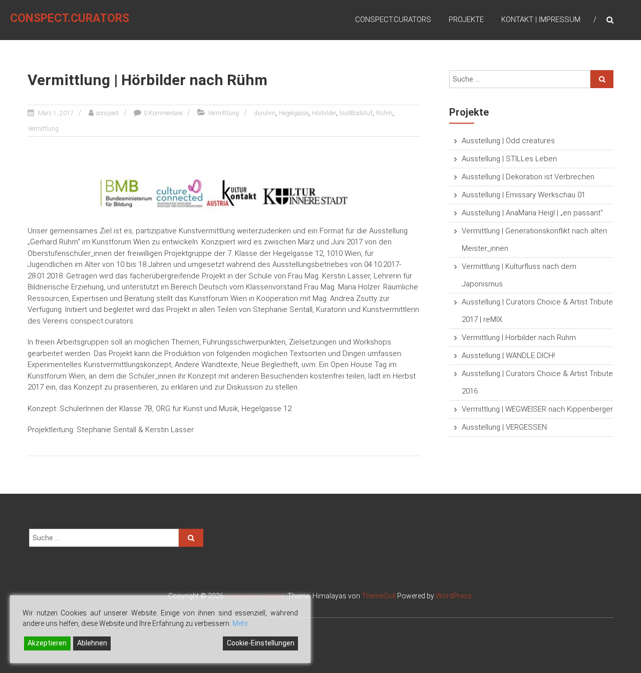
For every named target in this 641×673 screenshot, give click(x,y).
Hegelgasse (293, 113)
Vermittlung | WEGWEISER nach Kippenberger (537, 409)
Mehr (240, 623)
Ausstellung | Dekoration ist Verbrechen (528, 176)
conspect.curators (69, 18)
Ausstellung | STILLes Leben (509, 158)
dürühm (264, 113)
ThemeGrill (379, 596)
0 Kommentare (163, 113)
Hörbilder (324, 113)
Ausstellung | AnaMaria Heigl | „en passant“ (532, 212)
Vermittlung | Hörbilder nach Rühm (519, 337)
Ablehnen (92, 643)
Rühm (384, 113)
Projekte (466, 19)
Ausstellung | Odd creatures (508, 140)
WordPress (454, 596)
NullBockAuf (356, 113)
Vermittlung (223, 113)
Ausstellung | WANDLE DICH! (508, 355)
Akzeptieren (47, 643)
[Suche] (601, 79)
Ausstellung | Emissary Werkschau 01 (523, 194)
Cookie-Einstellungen (260, 643)
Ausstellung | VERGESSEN (504, 427)
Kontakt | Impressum (540, 19)
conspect (107, 113)
